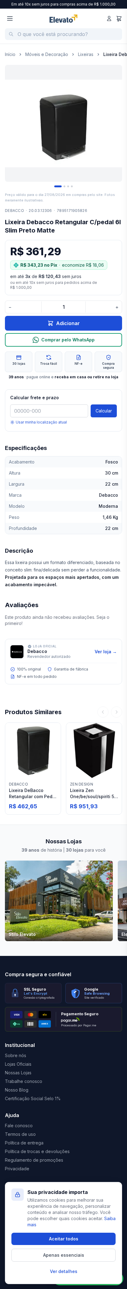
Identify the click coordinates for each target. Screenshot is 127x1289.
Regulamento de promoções (34, 1160)
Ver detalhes (63, 1271)
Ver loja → (106, 651)
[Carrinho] (119, 18)
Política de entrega (24, 1142)
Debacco (14, 210)
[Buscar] (11, 34)
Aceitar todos (63, 1238)
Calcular (104, 410)
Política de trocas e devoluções (37, 1151)
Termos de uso (20, 1134)
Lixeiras (85, 54)
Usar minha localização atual (41, 422)
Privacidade (17, 1168)
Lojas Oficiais (18, 1064)
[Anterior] (103, 712)
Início (10, 54)
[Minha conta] (109, 18)
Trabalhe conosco (23, 1081)
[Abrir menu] (10, 18)
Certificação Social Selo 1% (33, 1098)
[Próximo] (116, 712)
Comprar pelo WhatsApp (68, 339)
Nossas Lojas (18, 1072)
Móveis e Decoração (46, 54)
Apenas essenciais (63, 1255)
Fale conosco (19, 1125)
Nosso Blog (16, 1089)
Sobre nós (15, 1055)
